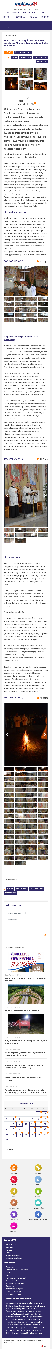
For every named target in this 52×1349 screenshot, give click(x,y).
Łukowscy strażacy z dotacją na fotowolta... (25, 1316)
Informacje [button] (28, 12)
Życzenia (10, 1286)
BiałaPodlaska (42, 61)
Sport (13, 1185)
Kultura (38, 1173)
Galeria (9, 1275)
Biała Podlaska (25, 57)
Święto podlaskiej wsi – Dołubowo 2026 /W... (24, 1311)
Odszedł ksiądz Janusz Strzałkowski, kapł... (24, 1333)
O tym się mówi (38, 1208)
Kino (14, 1196)
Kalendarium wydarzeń (16, 1278)
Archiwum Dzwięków (14, 1289)
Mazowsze (14, 1220)
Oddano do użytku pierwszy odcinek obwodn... (25, 1306)
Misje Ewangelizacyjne (38, 1220)
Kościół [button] (7, 17)
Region (14, 1173)
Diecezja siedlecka (40, 57)
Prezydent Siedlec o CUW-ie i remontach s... (24, 1322)
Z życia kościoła (13, 1255)
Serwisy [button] (42, 12)
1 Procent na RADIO (14, 1294)
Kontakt (45, 17)
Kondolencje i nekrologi (15, 1283)
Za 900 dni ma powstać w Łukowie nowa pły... (25, 1303)
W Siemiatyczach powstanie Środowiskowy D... (26, 1327)
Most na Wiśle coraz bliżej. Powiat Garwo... (23, 1314)
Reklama (33, 17)
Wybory (38, 1196)
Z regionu (10, 1247)
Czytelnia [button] (20, 17)
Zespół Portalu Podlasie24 (17, 1270)
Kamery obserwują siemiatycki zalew (22, 1308)
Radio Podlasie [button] (11, 12)
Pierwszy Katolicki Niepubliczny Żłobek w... (23, 1325)
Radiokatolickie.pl (13, 1291)
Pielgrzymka (14, 1208)
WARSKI (46, 1346)
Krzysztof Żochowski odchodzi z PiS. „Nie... (23, 1319)
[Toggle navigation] (5, 25)
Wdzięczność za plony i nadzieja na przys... (24, 1330)
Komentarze (11, 1280)
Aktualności (11, 1244)
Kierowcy (14, 1231)
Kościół (8, 52)
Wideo (8, 1272)
